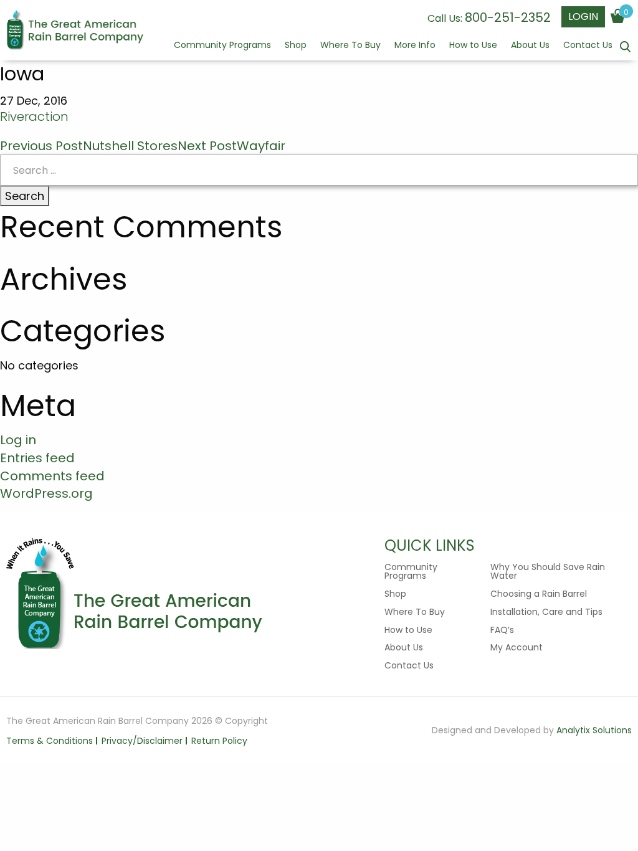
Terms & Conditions (49, 740)
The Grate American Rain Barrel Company (74, 31)
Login (583, 16)
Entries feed (37, 458)
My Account (516, 647)
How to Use (473, 45)
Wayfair (231, 146)
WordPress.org (46, 493)
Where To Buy (350, 45)
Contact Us (587, 45)
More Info (415, 45)
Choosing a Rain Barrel (538, 593)
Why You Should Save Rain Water (547, 571)
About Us (530, 45)
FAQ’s (502, 629)
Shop (296, 45)
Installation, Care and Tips (546, 611)
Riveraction (34, 116)
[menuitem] (222, 50)
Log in (18, 440)
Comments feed (52, 476)
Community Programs (222, 45)
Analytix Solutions (594, 730)
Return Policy (219, 740)
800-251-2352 (508, 17)
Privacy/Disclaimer (142, 740)
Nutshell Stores (89, 146)
